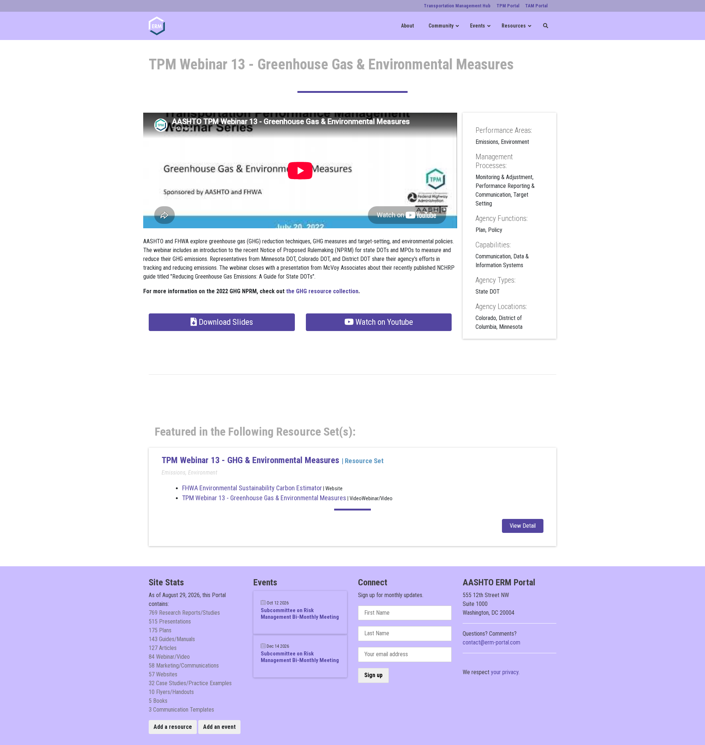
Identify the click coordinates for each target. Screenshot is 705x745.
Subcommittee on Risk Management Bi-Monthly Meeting (300, 613)
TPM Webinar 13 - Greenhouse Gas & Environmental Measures (264, 498)
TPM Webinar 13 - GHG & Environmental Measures (251, 460)
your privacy (504, 672)
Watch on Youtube (383, 322)
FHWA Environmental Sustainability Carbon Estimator (252, 488)
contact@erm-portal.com (491, 642)
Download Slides (225, 322)
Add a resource (172, 726)
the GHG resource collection (322, 291)
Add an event (219, 726)
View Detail (523, 525)
